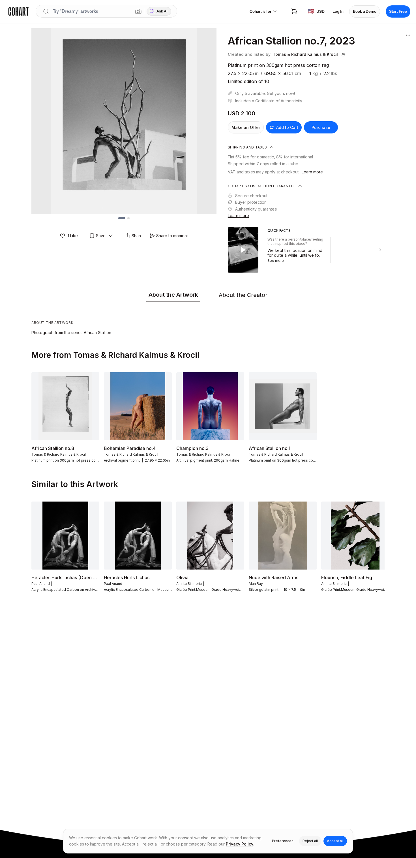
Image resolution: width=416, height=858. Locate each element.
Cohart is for (260, 11)
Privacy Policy (239, 844)
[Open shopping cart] (294, 11)
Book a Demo (364, 11)
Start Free (398, 11)
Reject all (310, 841)
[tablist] (208, 295)
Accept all (335, 841)
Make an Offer (245, 127)
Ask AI (162, 11)
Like (73, 235)
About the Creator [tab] (243, 295)
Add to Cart (287, 127)
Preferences (282, 841)
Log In (338, 11)
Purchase (321, 127)
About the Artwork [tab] (173, 294)
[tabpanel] (208, 319)
